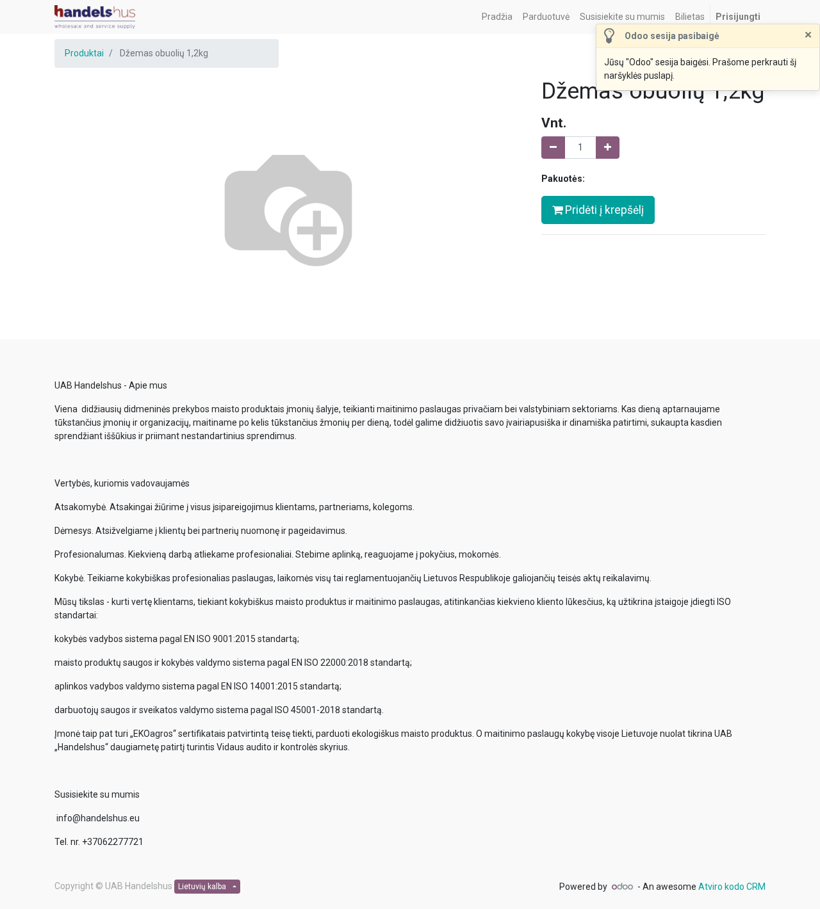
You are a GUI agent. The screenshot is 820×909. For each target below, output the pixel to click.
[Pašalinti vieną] (553, 147)
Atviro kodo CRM (732, 886)
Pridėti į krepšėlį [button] (603, 210)
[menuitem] (497, 17)
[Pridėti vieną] (607, 147)
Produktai (84, 53)
